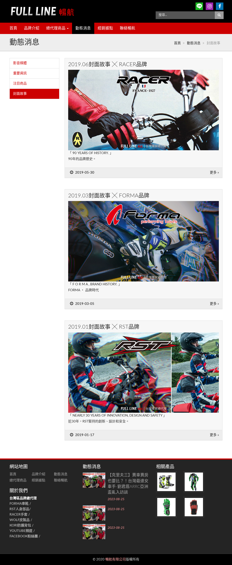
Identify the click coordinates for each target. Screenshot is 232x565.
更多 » (214, 172)
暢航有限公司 (115, 559)
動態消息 (83, 28)
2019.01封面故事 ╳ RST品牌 (103, 327)
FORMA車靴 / (20, 503)
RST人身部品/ (21, 509)
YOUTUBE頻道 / (22, 531)
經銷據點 (105, 28)
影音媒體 (20, 63)
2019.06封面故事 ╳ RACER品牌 (107, 64)
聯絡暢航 (127, 28)
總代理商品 (56, 28)
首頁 (13, 28)
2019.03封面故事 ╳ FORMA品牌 (108, 196)
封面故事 (20, 93)
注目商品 (20, 83)
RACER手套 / (20, 514)
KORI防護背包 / (22, 525)
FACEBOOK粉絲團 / (25, 536)
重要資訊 (20, 73)
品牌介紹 (31, 28)
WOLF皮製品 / (21, 520)
